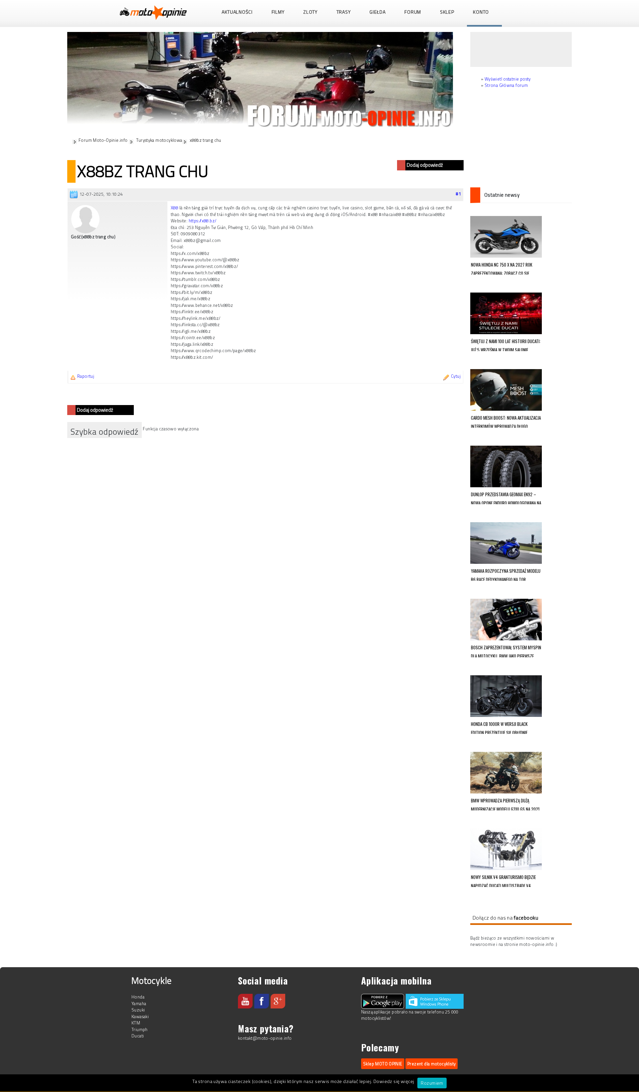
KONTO (481, 11)
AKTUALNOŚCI (237, 11)
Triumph (139, 1029)
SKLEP (447, 11)
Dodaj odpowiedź (425, 165)
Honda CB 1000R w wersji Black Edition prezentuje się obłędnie (499, 727)
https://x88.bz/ (203, 220)
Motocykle (151, 980)
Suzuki (138, 1009)
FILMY (278, 11)
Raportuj (85, 376)
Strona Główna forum (506, 85)
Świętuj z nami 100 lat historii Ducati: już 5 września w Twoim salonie (505, 344)
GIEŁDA (377, 11)
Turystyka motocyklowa (159, 140)
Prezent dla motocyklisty (431, 1063)
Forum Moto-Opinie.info (103, 140)
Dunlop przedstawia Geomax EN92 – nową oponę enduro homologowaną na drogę (506, 497)
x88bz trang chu (205, 140)
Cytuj (456, 376)
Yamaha (138, 1003)
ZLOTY (310, 11)
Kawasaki (140, 1016)
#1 (458, 193)
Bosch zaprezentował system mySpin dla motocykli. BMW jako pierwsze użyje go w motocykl (506, 650)
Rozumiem (432, 1082)
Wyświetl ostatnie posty (508, 79)
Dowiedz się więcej (393, 1081)
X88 (174, 207)
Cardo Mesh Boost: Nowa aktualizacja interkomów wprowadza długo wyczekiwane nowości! (506, 421)
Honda (137, 996)
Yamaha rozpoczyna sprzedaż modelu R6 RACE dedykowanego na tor (505, 574)
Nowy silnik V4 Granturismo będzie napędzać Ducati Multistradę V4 (503, 880)
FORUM (412, 11)
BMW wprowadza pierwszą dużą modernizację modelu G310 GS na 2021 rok (505, 803)
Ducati (137, 1035)
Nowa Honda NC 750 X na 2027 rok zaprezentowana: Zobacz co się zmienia (501, 268)
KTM (135, 1022)
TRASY (343, 11)
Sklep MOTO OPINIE (382, 1063)
